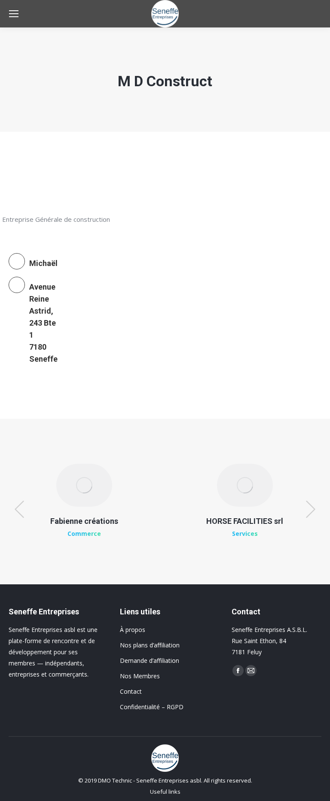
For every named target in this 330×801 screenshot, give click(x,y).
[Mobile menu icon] (14, 14)
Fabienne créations (84, 521)
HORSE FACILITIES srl (244, 521)
